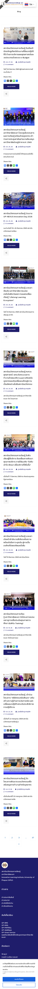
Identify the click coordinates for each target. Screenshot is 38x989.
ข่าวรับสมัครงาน (7, 906)
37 (33, 837)
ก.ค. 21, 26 (8, 789)
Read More (11, 86)
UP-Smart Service (8, 932)
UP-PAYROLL (7, 927)
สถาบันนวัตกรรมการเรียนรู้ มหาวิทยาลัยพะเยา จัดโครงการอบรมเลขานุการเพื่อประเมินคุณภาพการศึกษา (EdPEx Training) (18, 618)
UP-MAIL (5, 925)
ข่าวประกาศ (6, 900)
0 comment (9, 64)
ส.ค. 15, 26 (8, 628)
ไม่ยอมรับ (19, 985)
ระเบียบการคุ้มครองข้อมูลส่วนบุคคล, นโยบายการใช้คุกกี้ (18, 972)
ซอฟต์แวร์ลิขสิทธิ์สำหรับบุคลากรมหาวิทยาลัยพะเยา (17, 936)
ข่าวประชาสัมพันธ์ (8, 897)
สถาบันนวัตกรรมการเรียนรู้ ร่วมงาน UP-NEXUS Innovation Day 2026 (17, 215)
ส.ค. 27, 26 (9, 62)
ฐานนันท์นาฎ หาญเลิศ (24, 62)
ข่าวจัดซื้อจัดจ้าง (7, 903)
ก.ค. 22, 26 (8, 712)
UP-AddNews (7, 930)
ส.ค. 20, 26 (9, 469)
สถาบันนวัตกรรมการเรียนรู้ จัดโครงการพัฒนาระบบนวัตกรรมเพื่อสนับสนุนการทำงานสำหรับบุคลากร (17, 781)
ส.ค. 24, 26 (9, 389)
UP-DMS (5, 923)
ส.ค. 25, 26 (9, 147)
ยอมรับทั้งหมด (19, 979)
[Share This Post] (6, 93)
